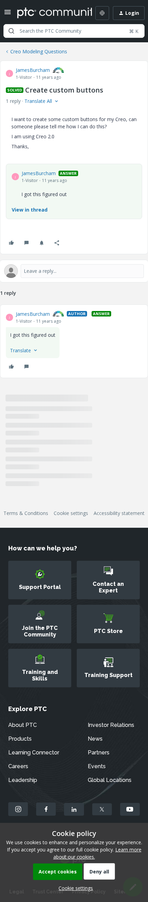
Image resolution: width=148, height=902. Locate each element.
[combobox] (74, 31)
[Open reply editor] (74, 271)
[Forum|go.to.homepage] (49, 13)
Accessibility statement (119, 513)
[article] (74, 341)
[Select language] (102, 13)
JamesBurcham (33, 70)
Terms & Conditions (25, 513)
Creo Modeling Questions (38, 51)
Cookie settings (71, 513)
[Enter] (11, 31)
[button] (7, 14)
